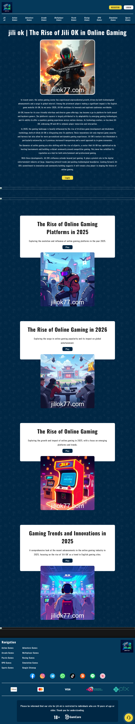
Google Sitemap (29, 667)
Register (115, 7)
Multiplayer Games (58, 18)
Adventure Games (29, 18)
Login (128, 7)
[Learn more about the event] (67, 188)
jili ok (4, 18)
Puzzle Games (73, 18)
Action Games (14, 18)
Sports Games (127, 18)
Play (67, 247)
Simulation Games (113, 18)
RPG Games (99, 18)
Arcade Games (44, 18)
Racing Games (86, 18)
